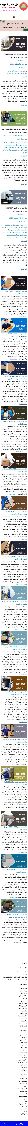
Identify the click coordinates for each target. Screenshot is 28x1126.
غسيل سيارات (23, 1093)
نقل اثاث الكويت (12, 142)
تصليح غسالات (23, 1078)
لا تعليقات (24, 77)
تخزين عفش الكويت (17, 225)
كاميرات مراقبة (22, 1008)
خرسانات (24, 1037)
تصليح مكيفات (23, 1096)
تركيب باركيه (23, 1018)
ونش (25, 1098)
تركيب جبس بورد (22, 1062)
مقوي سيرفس (22, 1003)
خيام (25, 1111)
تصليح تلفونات (23, 1083)
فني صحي (24, 1001)
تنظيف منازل (23, 1035)
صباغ (25, 1101)
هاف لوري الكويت (18, 150)
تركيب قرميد (23, 1106)
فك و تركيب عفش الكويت (14, 232)
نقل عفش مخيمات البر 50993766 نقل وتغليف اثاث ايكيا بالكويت (15, 783)
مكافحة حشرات (22, 996)
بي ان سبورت (23, 991)
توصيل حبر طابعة (22, 1108)
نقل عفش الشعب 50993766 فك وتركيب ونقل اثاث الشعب (14, 470)
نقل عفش (20, 67)
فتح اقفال (24, 998)
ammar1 (20, 60)
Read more (23, 316)
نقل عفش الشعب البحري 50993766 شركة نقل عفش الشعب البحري (16, 377)
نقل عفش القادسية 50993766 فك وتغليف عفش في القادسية (14, 871)
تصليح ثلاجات (23, 1081)
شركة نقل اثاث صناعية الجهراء (15, 227)
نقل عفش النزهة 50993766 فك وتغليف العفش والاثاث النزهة (15, 558)
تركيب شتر (23, 1021)
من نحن (24, 974)
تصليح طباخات (23, 1057)
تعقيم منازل (23, 1047)
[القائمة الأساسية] (14, 17)
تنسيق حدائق (23, 1067)
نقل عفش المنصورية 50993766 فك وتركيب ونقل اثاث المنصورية (16, 513)
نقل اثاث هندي (13, 235)
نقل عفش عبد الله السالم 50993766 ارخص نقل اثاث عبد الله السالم (16, 916)
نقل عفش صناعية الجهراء (14, 73)
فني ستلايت (23, 988)
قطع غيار (24, 1114)
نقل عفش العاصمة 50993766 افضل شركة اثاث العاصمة (16, 292)
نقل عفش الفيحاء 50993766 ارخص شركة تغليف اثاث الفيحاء (14, 603)
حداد (25, 1086)
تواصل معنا (23, 968)
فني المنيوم (23, 1091)
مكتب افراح (23, 1040)
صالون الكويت (23, 1042)
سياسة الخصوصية (21, 971)
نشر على (18, 64)
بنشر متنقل (23, 993)
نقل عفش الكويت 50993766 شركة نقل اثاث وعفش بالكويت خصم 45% (15, 978)
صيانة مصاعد (23, 1023)
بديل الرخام (23, 1070)
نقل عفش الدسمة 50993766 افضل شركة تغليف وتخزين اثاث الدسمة (14, 335)
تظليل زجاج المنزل (21, 1104)
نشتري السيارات (22, 1050)
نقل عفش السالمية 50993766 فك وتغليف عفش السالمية (14, 423)
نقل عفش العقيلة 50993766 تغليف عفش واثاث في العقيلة (14, 741)
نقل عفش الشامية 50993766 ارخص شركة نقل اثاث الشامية (16, 648)
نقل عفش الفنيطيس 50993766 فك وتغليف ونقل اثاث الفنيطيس (16, 693)
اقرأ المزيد (24, 105)
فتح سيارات (23, 1013)
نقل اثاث (20, 71)
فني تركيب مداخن (21, 1088)
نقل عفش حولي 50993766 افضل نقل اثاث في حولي (15, 828)
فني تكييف (24, 1045)
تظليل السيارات (22, 1060)
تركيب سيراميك (22, 1016)
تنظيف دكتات (23, 1052)
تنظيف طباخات (22, 1055)
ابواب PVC (23, 1026)
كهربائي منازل (23, 1006)
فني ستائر (24, 1065)
